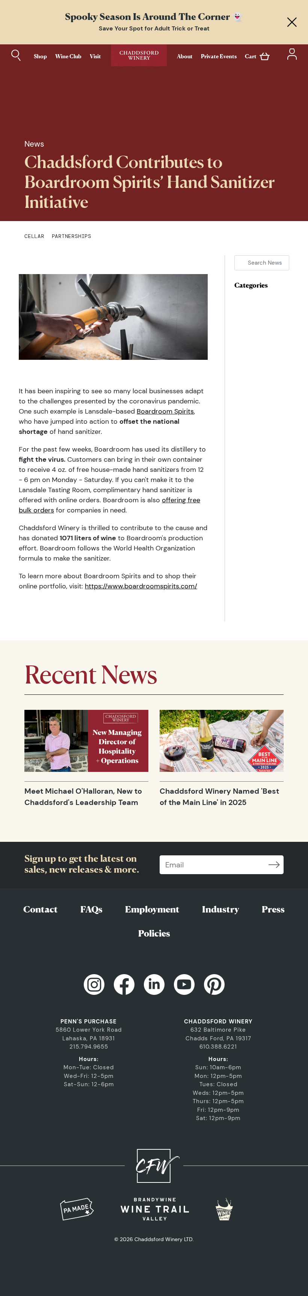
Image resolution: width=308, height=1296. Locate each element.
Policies (154, 933)
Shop (40, 56)
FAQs (91, 909)
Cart (251, 56)
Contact (40, 909)
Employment (152, 909)
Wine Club (68, 56)
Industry (220, 909)
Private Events (219, 56)
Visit (95, 56)
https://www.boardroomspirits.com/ (141, 586)
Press (273, 909)
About (185, 56)
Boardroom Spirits (165, 411)
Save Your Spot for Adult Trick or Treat (154, 28)
